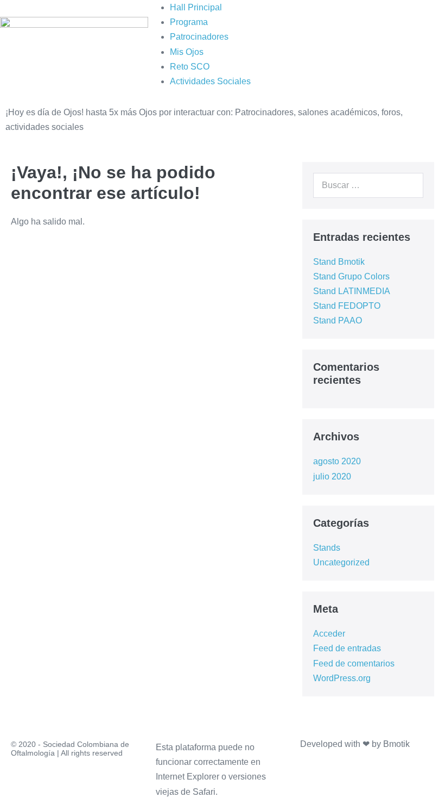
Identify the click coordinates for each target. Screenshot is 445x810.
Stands (326, 547)
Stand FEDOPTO (346, 305)
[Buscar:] (368, 185)
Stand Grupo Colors (351, 276)
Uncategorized (341, 562)
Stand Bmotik (339, 261)
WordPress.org (342, 678)
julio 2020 (332, 476)
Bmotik (396, 744)
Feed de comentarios (354, 663)
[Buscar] (409, 185)
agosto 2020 (337, 461)
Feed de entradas (347, 648)
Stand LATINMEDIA (351, 291)
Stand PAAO (337, 320)
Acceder (329, 633)
